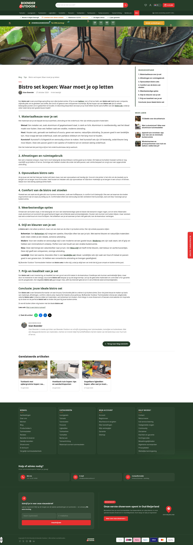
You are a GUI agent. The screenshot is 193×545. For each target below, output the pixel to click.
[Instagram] (26, 541)
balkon (81, 101)
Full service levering (146, 422)
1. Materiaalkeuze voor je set (149, 74)
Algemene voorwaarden (148, 444)
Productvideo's (25, 428)
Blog (20, 77)
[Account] (150, 5)
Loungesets (31, 13)
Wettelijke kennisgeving (148, 451)
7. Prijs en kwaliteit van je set (150, 98)
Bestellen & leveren (27, 438)
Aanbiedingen (25, 415)
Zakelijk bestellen (26, 441)
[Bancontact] (120, 540)
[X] (23, 541)
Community (143, 428)
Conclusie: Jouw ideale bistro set (151, 102)
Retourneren (143, 418)
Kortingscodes (144, 438)
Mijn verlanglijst (105, 428)
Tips (25, 77)
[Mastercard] (162, 540)
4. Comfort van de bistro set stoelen (149, 86)
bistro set (119, 106)
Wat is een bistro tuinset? (36, 307)
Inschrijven (56, 522)
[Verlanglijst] (145, 5)
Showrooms (24, 444)
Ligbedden (52, 13)
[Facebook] (19, 541)
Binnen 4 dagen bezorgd (30, 17)
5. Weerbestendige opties (148, 91)
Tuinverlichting (117, 13)
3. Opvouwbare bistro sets (148, 82)
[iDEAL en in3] (128, 540)
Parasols (71, 13)
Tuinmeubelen (25, 431)
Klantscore (78, 17)
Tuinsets (22, 13)
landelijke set (70, 255)
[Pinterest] (30, 541)
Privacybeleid (144, 448)
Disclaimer (143, 431)
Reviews (23, 435)
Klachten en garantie (146, 435)
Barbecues (128, 13)
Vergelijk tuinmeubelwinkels (31, 451)
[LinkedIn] (33, 541)
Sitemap (102, 435)
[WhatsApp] (36, 315)
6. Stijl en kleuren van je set (149, 95)
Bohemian (40, 233)
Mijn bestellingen (105, 425)
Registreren (103, 418)
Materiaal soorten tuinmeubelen (72, 444)
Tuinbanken (80, 13)
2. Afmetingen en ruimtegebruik (151, 78)
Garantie (102, 431)
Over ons (23, 418)
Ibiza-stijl (74, 248)
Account (102, 415)
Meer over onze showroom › (116, 518)
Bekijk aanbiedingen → (154, 23)
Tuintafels (62, 13)
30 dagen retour (99, 17)
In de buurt (24, 448)
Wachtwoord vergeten (107, 422)
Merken (23, 422)
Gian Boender (35, 325)
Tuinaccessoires (103, 13)
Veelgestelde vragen (146, 425)
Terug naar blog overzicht (117, 344)
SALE (137, 13)
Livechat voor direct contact (53, 17)
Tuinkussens (91, 13)
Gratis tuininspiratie (190, 245)
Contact (141, 415)
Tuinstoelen (42, 13)
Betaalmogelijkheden (147, 441)
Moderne (97, 241)
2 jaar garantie (115, 17)
